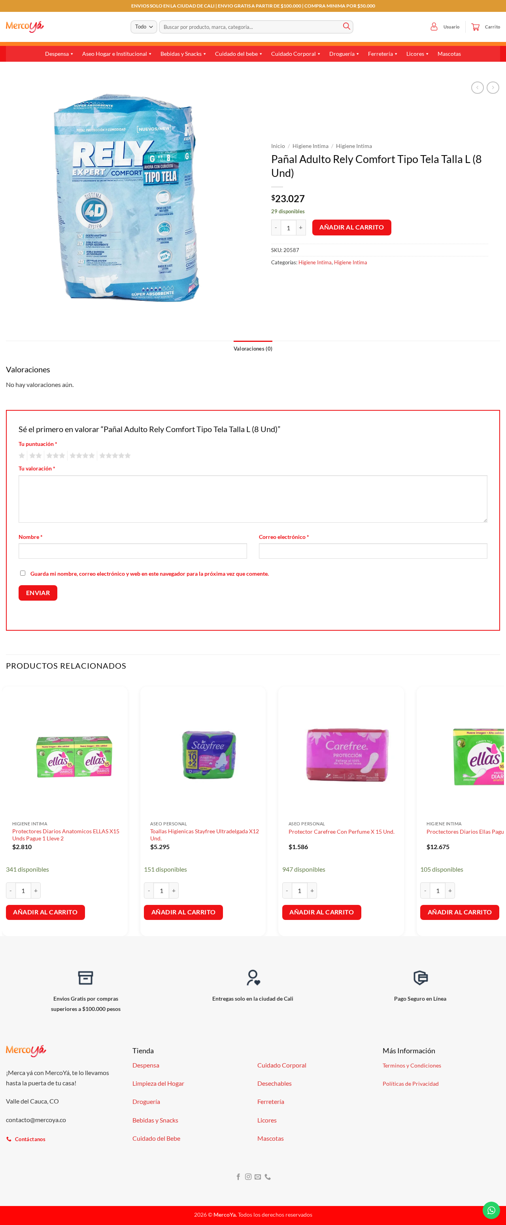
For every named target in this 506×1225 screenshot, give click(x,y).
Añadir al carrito (351, 227)
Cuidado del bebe (236, 53)
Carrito (492, 26)
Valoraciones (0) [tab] (253, 348)
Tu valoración (37, 468)
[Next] (500, 807)
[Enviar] (347, 27)
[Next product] (477, 88)
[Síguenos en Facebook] (238, 1177)
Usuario (452, 26)
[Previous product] (493, 88)
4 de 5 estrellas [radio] (81, 456)
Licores (415, 53)
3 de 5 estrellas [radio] (54, 456)
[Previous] (6, 807)
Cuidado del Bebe (156, 1138)
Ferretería (380, 53)
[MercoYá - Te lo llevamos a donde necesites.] (25, 27)
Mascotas (449, 53)
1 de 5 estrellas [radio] (21, 456)
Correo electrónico (284, 536)
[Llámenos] (267, 1177)
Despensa (57, 53)
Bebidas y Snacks (181, 53)
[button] (434, 27)
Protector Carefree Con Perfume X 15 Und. (342, 831)
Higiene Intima (311, 146)
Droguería (342, 53)
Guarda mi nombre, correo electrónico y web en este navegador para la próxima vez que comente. (149, 573)
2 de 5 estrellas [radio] (34, 456)
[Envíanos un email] (258, 1177)
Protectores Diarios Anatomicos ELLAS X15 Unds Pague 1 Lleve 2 (65, 835)
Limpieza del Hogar (158, 1083)
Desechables (274, 1083)
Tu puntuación (38, 443)
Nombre (31, 536)
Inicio (278, 146)
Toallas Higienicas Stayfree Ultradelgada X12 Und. (204, 835)
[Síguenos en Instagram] (248, 1177)
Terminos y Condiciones (412, 1065)
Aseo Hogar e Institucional (114, 53)
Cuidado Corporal (293, 53)
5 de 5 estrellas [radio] (114, 456)
